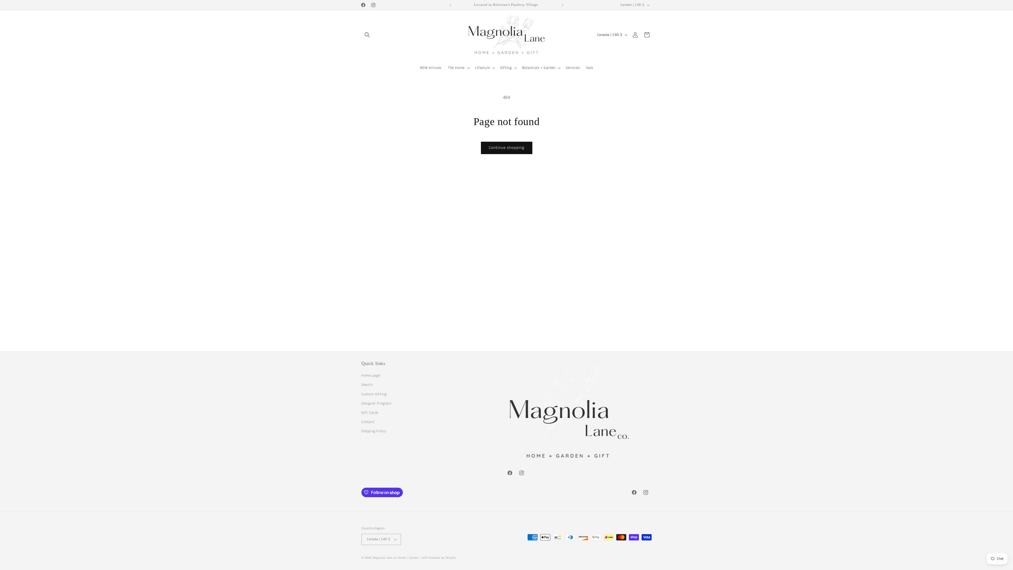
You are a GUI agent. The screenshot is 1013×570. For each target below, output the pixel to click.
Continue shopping (506, 147)
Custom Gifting (373, 394)
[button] (367, 35)
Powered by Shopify (442, 558)
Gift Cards (369, 412)
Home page (370, 375)
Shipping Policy (373, 431)
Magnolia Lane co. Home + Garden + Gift (400, 558)
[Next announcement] (562, 5)
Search (367, 384)
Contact (368, 422)
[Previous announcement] (450, 5)
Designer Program (376, 403)
